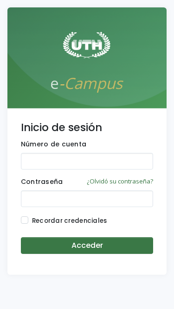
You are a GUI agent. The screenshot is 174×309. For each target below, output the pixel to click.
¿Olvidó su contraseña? (120, 181)
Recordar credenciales (69, 220)
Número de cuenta (53, 144)
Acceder (87, 245)
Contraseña (42, 181)
